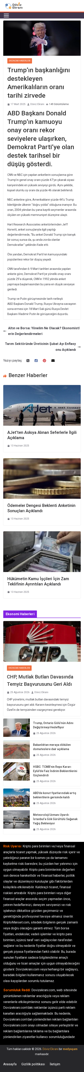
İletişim (55, 1064)
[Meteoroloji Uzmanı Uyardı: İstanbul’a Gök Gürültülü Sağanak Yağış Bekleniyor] (16, 822)
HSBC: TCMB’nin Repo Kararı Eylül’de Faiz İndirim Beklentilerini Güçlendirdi (55, 771)
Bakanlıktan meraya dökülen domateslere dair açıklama (52, 747)
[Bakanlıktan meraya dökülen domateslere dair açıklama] (16, 750)
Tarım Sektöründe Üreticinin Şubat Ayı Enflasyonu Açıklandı (40, 347)
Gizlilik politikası (33, 1064)
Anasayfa (10, 1064)
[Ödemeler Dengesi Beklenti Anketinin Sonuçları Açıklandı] (42, 461)
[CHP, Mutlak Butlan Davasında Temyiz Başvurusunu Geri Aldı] (42, 641)
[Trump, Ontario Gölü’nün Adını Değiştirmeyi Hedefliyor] (16, 728)
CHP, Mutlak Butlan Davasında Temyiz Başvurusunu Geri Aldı (40, 680)
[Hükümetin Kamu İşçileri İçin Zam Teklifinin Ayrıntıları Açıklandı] (42, 534)
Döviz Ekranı (37, 104)
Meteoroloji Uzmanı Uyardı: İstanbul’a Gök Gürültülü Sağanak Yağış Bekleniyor (55, 819)
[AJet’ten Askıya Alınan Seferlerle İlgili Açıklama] (42, 388)
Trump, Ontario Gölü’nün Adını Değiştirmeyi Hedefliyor (53, 725)
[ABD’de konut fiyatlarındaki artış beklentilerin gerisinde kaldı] (16, 798)
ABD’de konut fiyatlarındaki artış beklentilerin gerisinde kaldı (54, 795)
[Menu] (6, 15)
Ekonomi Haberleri (19, 61)
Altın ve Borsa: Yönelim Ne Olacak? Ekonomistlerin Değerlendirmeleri (44, 331)
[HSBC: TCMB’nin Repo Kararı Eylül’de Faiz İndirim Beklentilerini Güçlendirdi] (16, 774)
